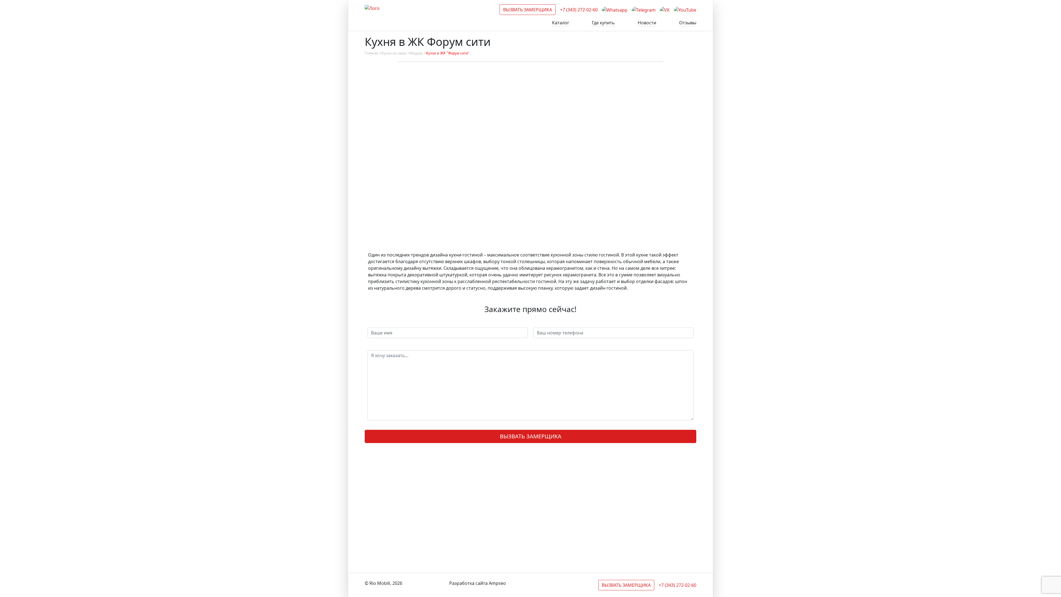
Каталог (560, 23)
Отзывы (687, 23)
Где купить (603, 23)
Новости (647, 23)
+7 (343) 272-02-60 (579, 10)
